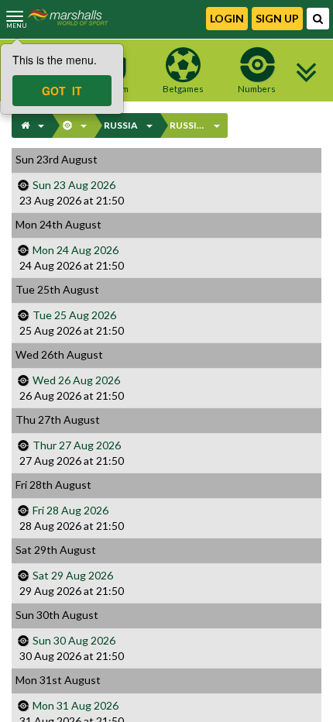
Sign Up (277, 18)
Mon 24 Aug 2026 (75, 249)
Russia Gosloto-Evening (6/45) (188, 125)
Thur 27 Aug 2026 (77, 445)
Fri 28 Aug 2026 (70, 510)
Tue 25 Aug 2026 (74, 314)
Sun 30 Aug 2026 (74, 640)
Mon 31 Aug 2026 (75, 705)
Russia (121, 125)
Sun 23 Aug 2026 (74, 184)
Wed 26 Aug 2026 (76, 380)
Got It (62, 90)
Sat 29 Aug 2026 (73, 575)
